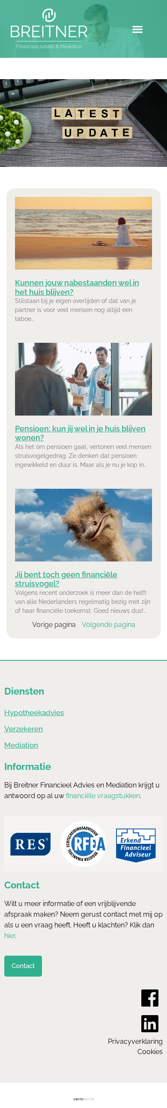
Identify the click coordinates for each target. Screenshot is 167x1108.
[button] (137, 29)
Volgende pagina (108, 625)
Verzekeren (23, 729)
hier (9, 936)
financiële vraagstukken (103, 796)
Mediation (21, 745)
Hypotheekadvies (34, 712)
